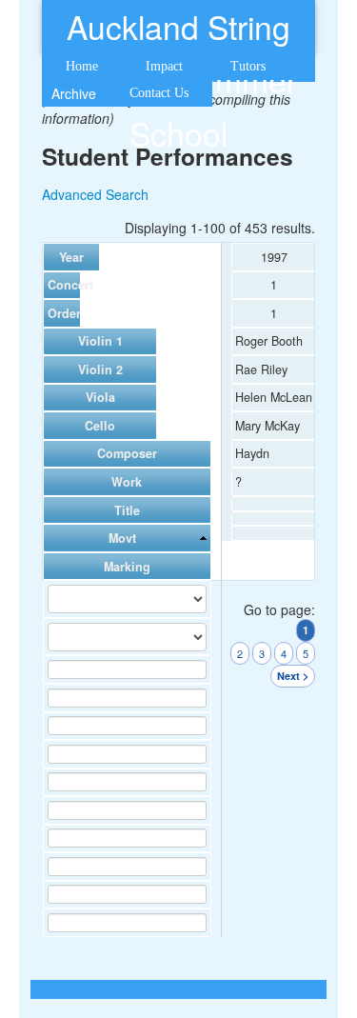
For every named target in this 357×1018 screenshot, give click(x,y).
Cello (100, 425)
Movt (122, 538)
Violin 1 (100, 340)
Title (127, 510)
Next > (292, 676)
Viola (100, 397)
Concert (62, 284)
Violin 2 (100, 369)
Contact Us (158, 93)
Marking (127, 566)
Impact (164, 66)
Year (71, 257)
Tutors (248, 66)
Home (82, 66)
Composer (127, 453)
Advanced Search (95, 194)
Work (126, 481)
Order (62, 313)
